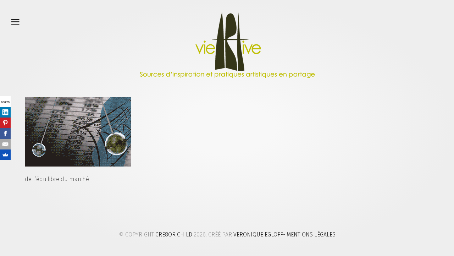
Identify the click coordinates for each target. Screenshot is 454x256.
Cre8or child (173, 234)
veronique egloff (258, 234)
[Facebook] (5, 133)
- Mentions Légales (309, 234)
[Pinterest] (5, 123)
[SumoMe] (5, 154)
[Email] (5, 144)
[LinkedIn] (5, 112)
